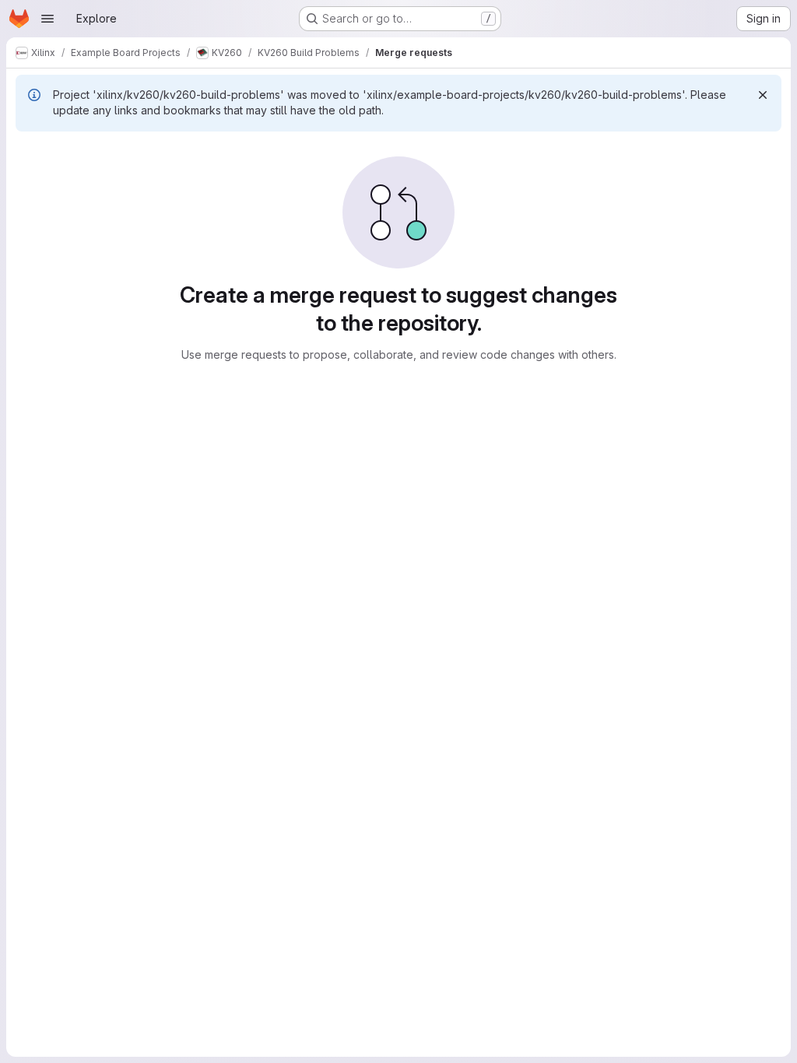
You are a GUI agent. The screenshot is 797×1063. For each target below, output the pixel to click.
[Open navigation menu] (47, 18)
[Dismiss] (762, 95)
